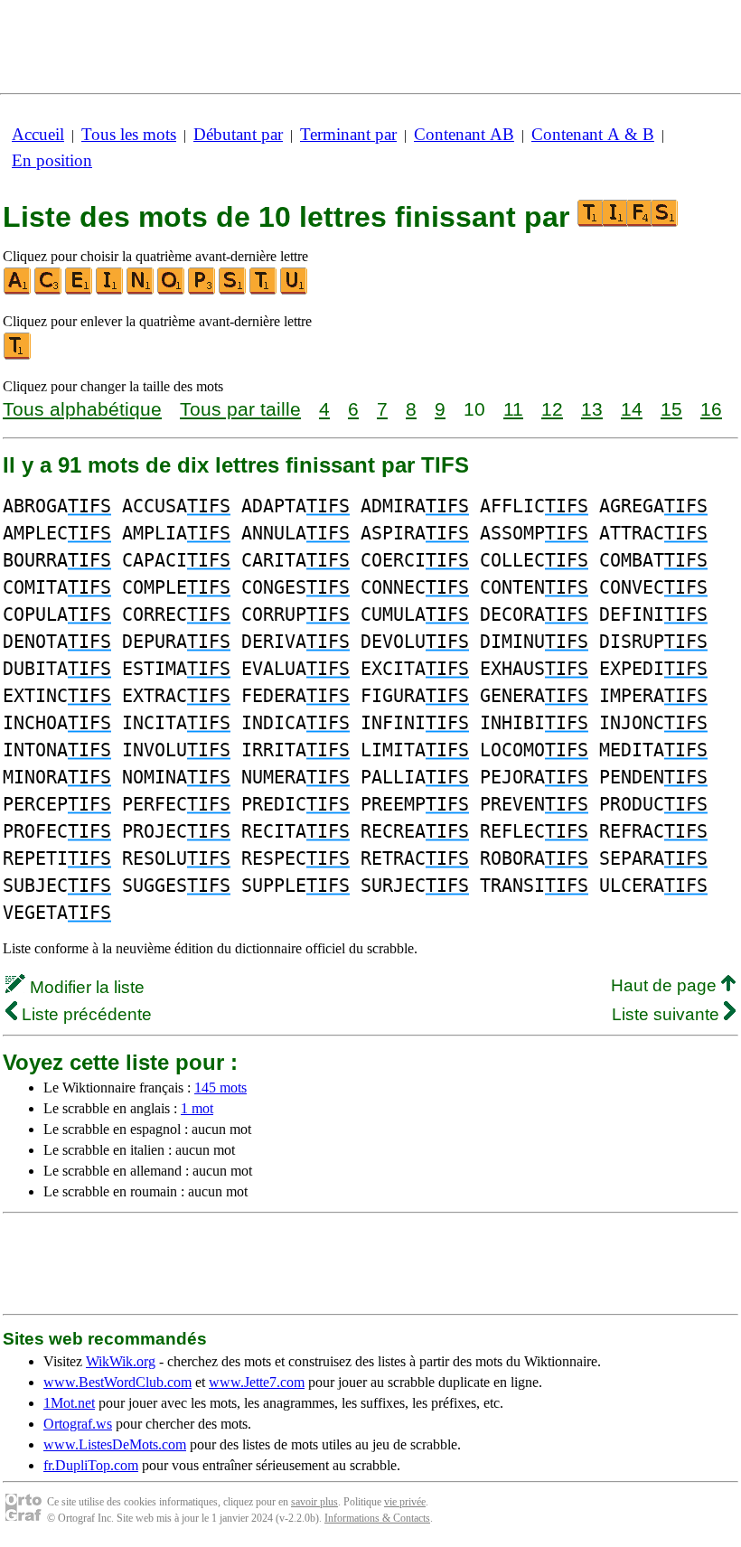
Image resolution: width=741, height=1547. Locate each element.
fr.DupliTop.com (90, 1465)
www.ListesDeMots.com (114, 1444)
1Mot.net (69, 1403)
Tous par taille (240, 408)
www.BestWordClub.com (117, 1382)
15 (671, 408)
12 (552, 408)
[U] (294, 290)
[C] (48, 290)
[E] (79, 290)
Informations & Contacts (377, 1518)
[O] (171, 290)
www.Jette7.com (257, 1382)
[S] (233, 290)
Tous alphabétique (82, 408)
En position (52, 160)
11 (513, 408)
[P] (202, 290)
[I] (110, 290)
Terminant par (348, 134)
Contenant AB (464, 134)
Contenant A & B (592, 134)
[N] (141, 290)
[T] (264, 290)
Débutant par (238, 134)
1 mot (197, 1108)
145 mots (220, 1087)
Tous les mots (128, 134)
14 (632, 408)
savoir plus (314, 1501)
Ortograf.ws (77, 1423)
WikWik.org (120, 1361)
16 (711, 408)
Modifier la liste (85, 987)
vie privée (405, 1501)
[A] (18, 290)
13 (592, 408)
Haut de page (666, 985)
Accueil (38, 134)
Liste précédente (84, 1014)
